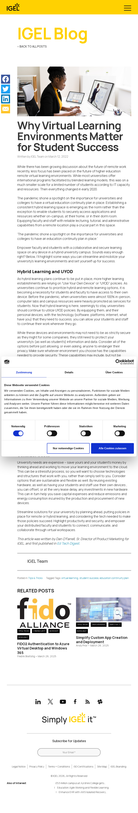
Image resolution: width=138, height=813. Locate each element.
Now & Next (23, 637)
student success (88, 578)
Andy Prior (82, 645)
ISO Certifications (83, 766)
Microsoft (54, 631)
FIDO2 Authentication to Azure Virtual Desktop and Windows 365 (43, 648)
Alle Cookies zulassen (112, 448)
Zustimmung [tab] (24, 372)
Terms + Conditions (59, 766)
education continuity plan (114, 578)
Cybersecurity (39, 631)
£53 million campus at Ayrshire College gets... (81, 783)
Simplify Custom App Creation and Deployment (102, 639)
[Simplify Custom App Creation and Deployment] (103, 620)
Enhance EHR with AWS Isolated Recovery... (83, 792)
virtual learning (69, 578)
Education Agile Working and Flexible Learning (83, 787)
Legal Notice (19, 766)
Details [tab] (69, 372)
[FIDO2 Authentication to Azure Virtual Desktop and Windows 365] (44, 626)
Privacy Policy (36, 766)
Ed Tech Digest (68, 543)
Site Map (102, 766)
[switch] (52, 433)
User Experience (98, 624)
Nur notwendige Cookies (68, 448)
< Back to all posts (32, 46)
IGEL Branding (118, 766)
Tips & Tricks (35, 578)
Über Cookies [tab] (114, 372)
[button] (5, 79)
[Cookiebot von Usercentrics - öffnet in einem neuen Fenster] (118, 361)
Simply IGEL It (115, 624)
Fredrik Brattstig (26, 656)
